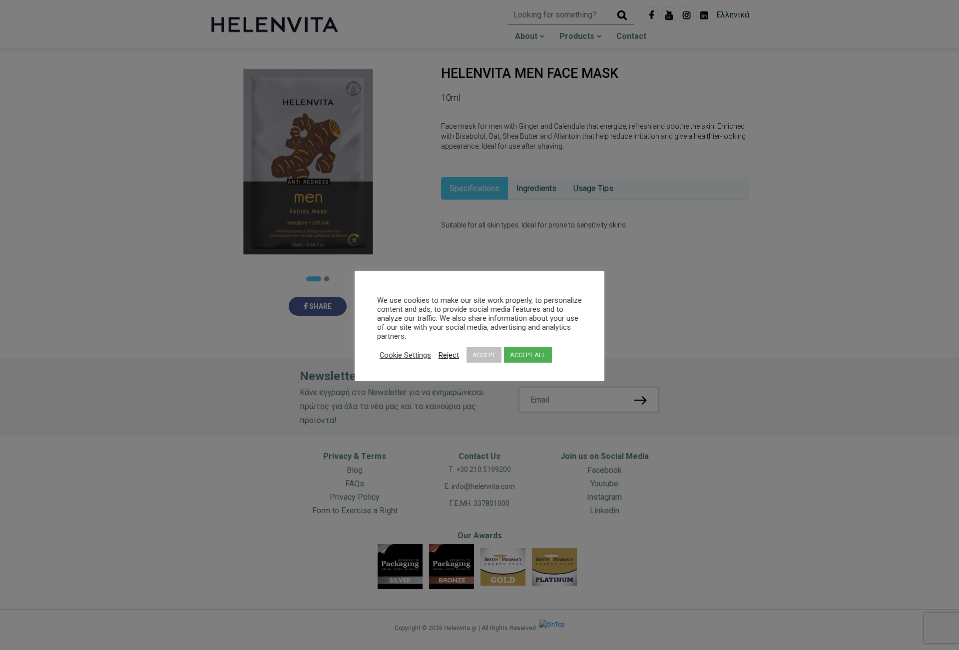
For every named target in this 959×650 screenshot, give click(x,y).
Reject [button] (449, 355)
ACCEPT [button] (484, 355)
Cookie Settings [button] (405, 355)
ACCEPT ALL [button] (528, 355)
